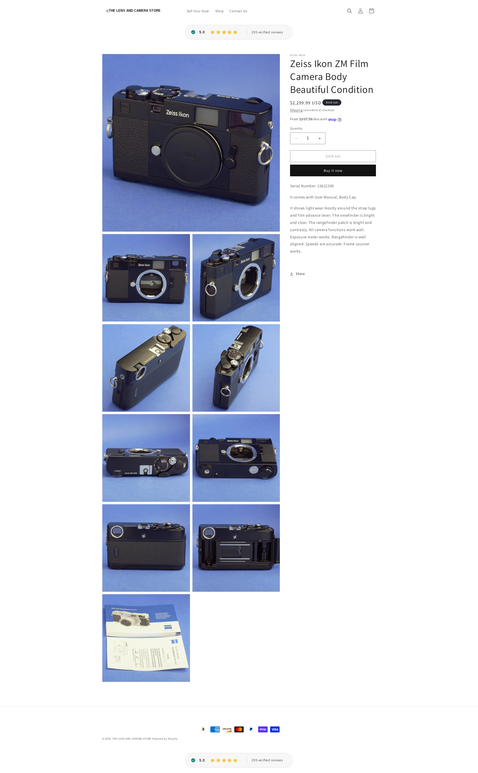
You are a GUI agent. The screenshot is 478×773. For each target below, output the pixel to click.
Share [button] (300, 274)
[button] (349, 10)
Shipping (296, 110)
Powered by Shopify (165, 738)
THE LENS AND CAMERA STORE (132, 738)
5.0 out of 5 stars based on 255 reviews (267, 32)
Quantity (296, 129)
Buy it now (333, 170)
